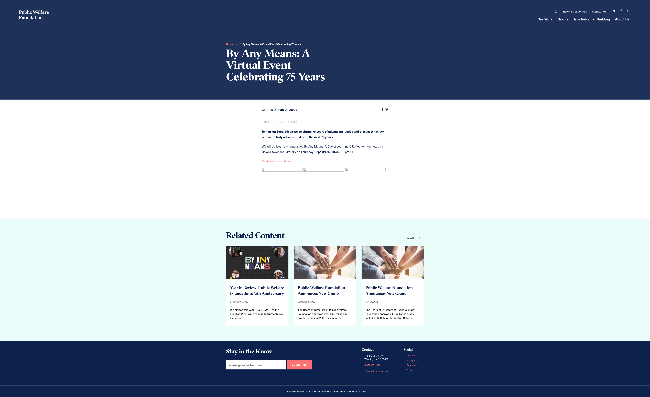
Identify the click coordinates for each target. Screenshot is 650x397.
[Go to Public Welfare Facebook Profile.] (621, 11)
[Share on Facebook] (381, 109)
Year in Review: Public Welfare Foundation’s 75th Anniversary (257, 290)
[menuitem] (556, 12)
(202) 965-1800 (372, 364)
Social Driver (360, 391)
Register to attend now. (277, 161)
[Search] (556, 12)
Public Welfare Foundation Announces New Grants (321, 290)
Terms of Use (339, 391)
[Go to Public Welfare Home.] (34, 14)
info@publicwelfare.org (376, 370)
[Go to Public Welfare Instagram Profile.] (627, 11)
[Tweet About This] (386, 109)
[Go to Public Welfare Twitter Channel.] (614, 11)
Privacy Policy (324, 391)
